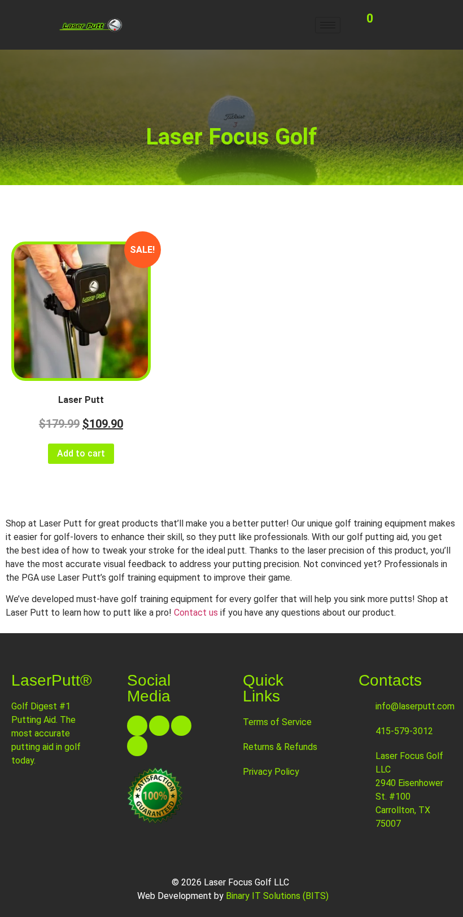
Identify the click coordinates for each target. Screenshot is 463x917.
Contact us (196, 612)
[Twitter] (159, 726)
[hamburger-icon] (327, 25)
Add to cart (81, 453)
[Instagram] (181, 726)
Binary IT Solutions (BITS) (277, 895)
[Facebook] (137, 726)
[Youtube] (137, 746)
